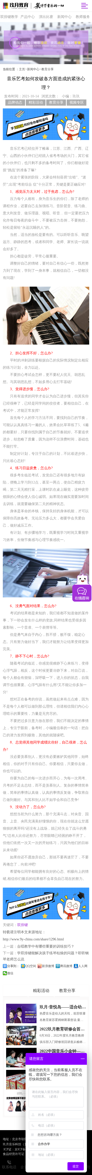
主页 (22, 69)
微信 (10, 973)
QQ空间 (30, 966)
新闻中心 (33, 69)
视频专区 (77, 102)
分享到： (13, 966)
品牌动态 (15, 102)
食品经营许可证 (13, 1154)
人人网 (82, 966)
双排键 (22, 925)
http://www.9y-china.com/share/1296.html (33, 939)
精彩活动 (36, 102)
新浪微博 (48, 966)
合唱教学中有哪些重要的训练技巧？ (45, 946)
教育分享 (47, 69)
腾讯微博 (66, 966)
